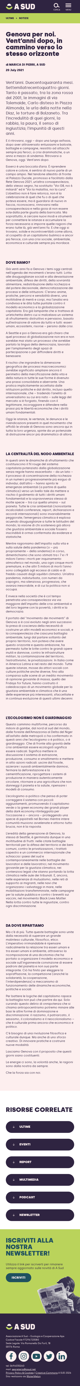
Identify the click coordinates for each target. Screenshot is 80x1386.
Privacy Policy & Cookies (20, 1373)
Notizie (24, 18)
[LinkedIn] (61, 1356)
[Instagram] (23, 1356)
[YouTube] (36, 1356)
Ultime (10, 18)
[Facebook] (11, 1356)
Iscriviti (18, 1277)
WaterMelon (34, 1376)
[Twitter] (49, 1356)
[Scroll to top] (70, 1380)
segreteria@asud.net (24, 1369)
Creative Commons (47, 1373)
